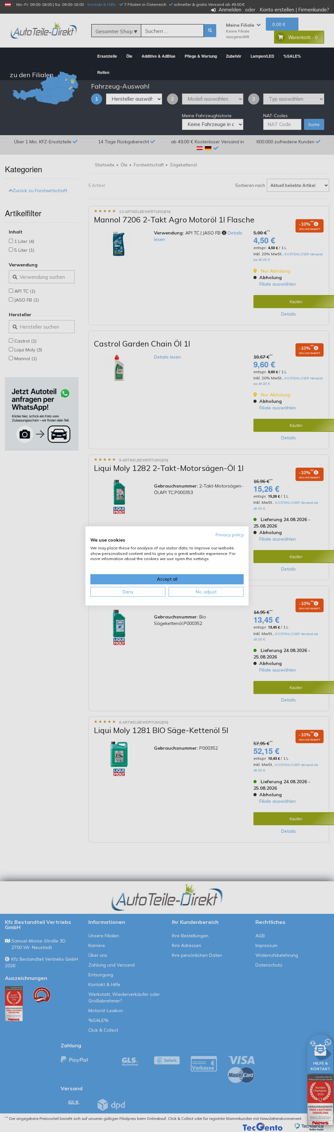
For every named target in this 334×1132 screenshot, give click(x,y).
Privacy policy (230, 534)
